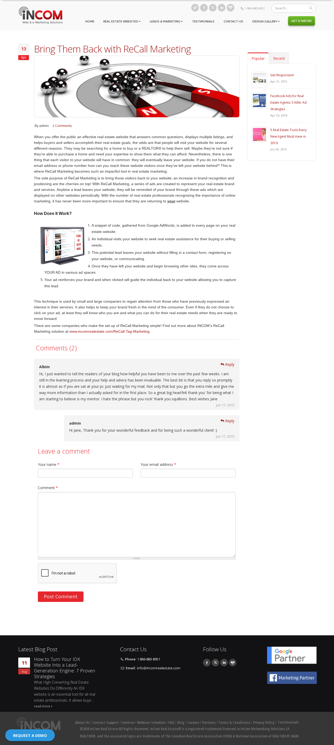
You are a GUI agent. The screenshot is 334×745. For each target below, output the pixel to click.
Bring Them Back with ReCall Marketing (112, 48)
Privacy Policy (263, 722)
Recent (279, 58)
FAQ (171, 722)
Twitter (213, 7)
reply (229, 364)
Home (89, 21)
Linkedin (221, 7)
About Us (82, 722)
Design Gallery (264, 21)
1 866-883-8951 (255, 8)
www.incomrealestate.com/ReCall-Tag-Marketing (109, 331)
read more (42, 706)
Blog (195, 7)
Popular (258, 58)
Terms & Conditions (234, 722)
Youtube (230, 7)
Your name (48, 464)
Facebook (204, 7)
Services (128, 722)
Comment (48, 487)
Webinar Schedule (151, 722)
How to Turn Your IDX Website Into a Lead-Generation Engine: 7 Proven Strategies (64, 667)
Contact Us (233, 21)
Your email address (158, 464)
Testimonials (203, 21)
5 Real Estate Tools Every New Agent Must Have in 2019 (288, 136)
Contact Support (105, 722)
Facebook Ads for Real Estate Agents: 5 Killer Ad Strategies (288, 102)
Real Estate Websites (120, 21)
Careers (193, 722)
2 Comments (62, 126)
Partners (209, 722)
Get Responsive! (282, 75)
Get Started (301, 21)
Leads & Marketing (165, 21)
